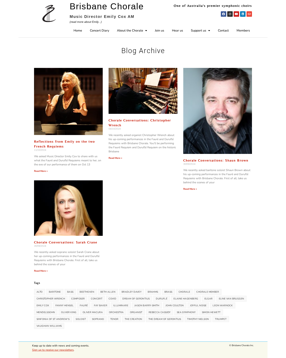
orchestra (116, 312)
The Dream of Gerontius (164, 319)
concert (96, 298)
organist (136, 312)
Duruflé (161, 298)
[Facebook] (223, 14)
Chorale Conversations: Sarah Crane (65, 242)
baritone (55, 291)
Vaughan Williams (49, 325)
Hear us (177, 30)
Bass (70, 291)
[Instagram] (230, 14)
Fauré (84, 305)
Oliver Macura (93, 312)
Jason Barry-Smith (146, 305)
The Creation (133, 319)
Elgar (208, 298)
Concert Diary (99, 30)
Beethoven (87, 291)
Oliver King (68, 312)
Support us (198, 30)
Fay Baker (100, 305)
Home (78, 30)
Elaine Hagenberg (186, 298)
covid (112, 298)
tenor (114, 319)
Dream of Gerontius (136, 298)
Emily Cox (43, 305)
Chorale (184, 291)
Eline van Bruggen (231, 298)
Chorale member (207, 291)
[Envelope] (249, 14)
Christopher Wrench (51, 298)
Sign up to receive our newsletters (53, 350)
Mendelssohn (46, 312)
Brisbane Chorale (107, 6)
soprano (98, 319)
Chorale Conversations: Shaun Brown (215, 160)
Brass (168, 291)
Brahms (153, 291)
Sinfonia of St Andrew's (53, 319)
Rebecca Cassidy (160, 312)
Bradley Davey (131, 291)
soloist (81, 319)
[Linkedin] (243, 14)
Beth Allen (107, 291)
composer (78, 298)
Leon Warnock (223, 305)
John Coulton (175, 305)
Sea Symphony (186, 312)
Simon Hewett (211, 312)
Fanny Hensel (64, 305)
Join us (159, 30)
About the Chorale (130, 30)
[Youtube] (236, 14)
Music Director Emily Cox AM (102, 16)
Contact (223, 30)
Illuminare (120, 305)
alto (40, 291)
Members (243, 30)
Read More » (41, 171)
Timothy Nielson (198, 319)
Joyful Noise (198, 305)
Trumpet (220, 319)
